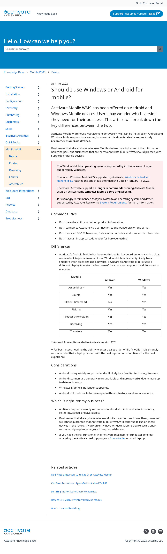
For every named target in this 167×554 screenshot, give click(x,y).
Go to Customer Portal (149, 3)
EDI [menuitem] (8, 198)
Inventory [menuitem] (11, 108)
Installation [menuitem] (13, 94)
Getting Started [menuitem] (15, 87)
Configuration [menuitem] (14, 101)
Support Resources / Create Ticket (134, 13)
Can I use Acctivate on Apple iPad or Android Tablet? (79, 483)
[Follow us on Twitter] (146, 531)
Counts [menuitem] (13, 177)
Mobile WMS (38, 72)
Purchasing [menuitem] (12, 115)
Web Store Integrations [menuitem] (20, 191)
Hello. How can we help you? (39, 41)
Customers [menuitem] (12, 122)
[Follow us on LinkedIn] (153, 531)
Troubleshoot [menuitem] (14, 218)
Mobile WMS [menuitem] (13, 149)
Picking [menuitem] (13, 163)
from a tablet (118, 438)
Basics (55, 72)
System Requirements (113, 202)
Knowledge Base (47, 13)
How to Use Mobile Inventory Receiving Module (76, 499)
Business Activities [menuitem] (17, 135)
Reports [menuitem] (10, 204)
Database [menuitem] (11, 211)
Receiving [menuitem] (15, 170)
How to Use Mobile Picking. (65, 508)
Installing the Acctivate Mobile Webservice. (74, 491)
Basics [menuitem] (13, 156)
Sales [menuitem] (9, 129)
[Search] (160, 49)
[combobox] (80, 49)
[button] (38, 87)
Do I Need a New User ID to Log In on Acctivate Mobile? (81, 474)
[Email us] (160, 531)
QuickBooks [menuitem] (13, 142)
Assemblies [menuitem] (16, 184)
